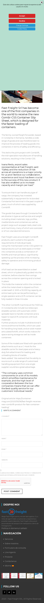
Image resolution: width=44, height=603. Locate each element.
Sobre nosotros (11, 543)
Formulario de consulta (15, 548)
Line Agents (10, 552)
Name (4, 438)
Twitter (9, 592)
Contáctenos (10, 561)
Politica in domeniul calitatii (14, 528)
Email (4, 449)
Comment (5, 416)
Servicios (9, 539)
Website (5, 460)
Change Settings (22, 25)
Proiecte (8, 557)
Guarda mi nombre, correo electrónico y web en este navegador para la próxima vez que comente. (20, 474)
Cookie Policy (22, 29)
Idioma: (8, 566)
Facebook (5, 592)
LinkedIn (14, 592)
